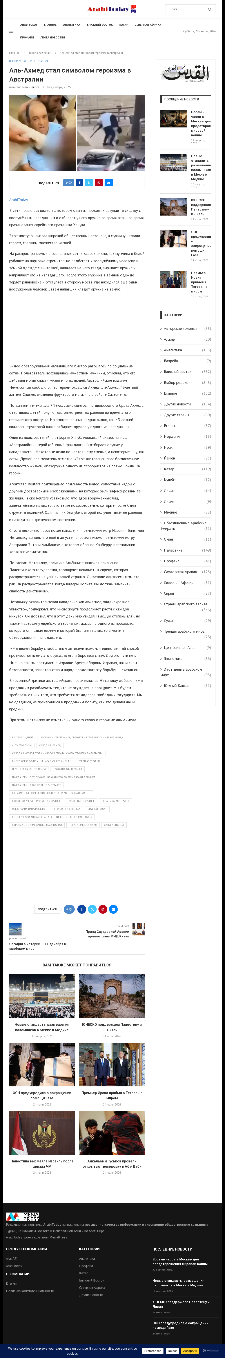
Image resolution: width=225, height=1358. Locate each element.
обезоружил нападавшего (28, 808)
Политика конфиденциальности (30, 1291)
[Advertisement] (77, 327)
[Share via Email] (109, 182)
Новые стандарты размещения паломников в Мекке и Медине (201, 167)
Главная (14, 53)
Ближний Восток (91, 1280)
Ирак (187, 447)
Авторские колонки (187, 328)
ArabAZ (11, 1258)
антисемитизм (22, 745)
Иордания (187, 436)
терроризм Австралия (83, 824)
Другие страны (187, 414)
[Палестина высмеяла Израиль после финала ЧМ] (42, 1133)
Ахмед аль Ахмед (50, 745)
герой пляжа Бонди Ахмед (29, 769)
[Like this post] (70, 182)
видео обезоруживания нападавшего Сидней (41, 761)
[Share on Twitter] (89, 182)
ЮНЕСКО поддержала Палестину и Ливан (201, 207)
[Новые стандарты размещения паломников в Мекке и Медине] (42, 996)
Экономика (187, 658)
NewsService (31, 87)
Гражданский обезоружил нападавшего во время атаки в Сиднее (53, 777)
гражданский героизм (67, 769)
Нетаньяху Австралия (115, 800)
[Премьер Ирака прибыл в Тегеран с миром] (112, 1064)
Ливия (187, 501)
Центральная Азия (187, 647)
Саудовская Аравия (187, 571)
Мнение (187, 512)
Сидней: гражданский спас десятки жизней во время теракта (52, 817)
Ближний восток (100, 24)
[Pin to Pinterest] (99, 182)
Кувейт (187, 479)
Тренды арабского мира (187, 631)
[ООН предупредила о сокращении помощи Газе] (42, 1064)
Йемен (187, 458)
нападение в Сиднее (81, 800)
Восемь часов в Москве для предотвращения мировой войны (201, 123)
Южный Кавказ (187, 685)
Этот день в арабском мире (185, 672)
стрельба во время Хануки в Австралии (37, 824)
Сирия (187, 593)
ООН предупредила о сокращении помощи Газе (201, 243)
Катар (123, 24)
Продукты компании (26, 1249)
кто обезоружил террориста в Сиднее (36, 800)
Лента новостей (52, 37)
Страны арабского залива (187, 604)
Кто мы (11, 1283)
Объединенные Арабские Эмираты (185, 525)
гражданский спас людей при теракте (36, 785)
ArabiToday (29, 24)
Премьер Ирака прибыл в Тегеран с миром (199, 282)
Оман (187, 539)
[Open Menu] (11, 31)
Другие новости (187, 404)
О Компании (17, 1274)
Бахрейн (187, 360)
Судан (187, 620)
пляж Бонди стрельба (66, 808)
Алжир (187, 339)
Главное (50, 24)
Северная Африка (148, 24)
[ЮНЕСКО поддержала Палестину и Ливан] (112, 996)
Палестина (187, 550)
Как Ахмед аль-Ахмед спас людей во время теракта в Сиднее (51, 793)
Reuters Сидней (22, 737)
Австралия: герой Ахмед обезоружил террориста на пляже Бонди (81, 737)
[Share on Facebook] (79, 182)
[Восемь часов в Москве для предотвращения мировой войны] (173, 118)
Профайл (27, 37)
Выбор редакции (40, 53)
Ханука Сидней (114, 824)
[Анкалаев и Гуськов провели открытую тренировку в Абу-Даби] (112, 1133)
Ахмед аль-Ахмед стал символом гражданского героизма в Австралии (57, 753)
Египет (187, 425)
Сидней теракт (97, 808)
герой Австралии (89, 761)
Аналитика (71, 24)
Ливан (187, 490)
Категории (89, 1249)
